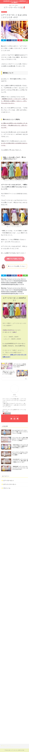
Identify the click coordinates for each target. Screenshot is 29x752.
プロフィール (6, 488)
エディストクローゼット (9, 484)
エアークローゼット (8, 480)
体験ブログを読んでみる (14, 259)
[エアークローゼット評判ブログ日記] (14, 6)
